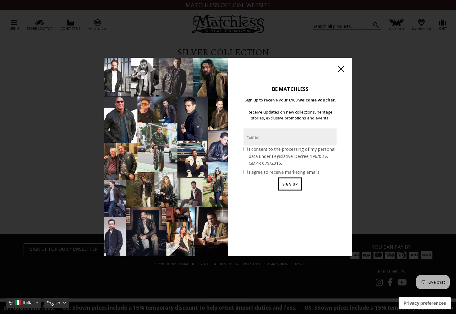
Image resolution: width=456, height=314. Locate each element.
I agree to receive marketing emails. (284, 172)
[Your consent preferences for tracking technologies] (425, 303)
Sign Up (290, 184)
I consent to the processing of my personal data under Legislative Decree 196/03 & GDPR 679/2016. (292, 156)
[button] (23, 303)
